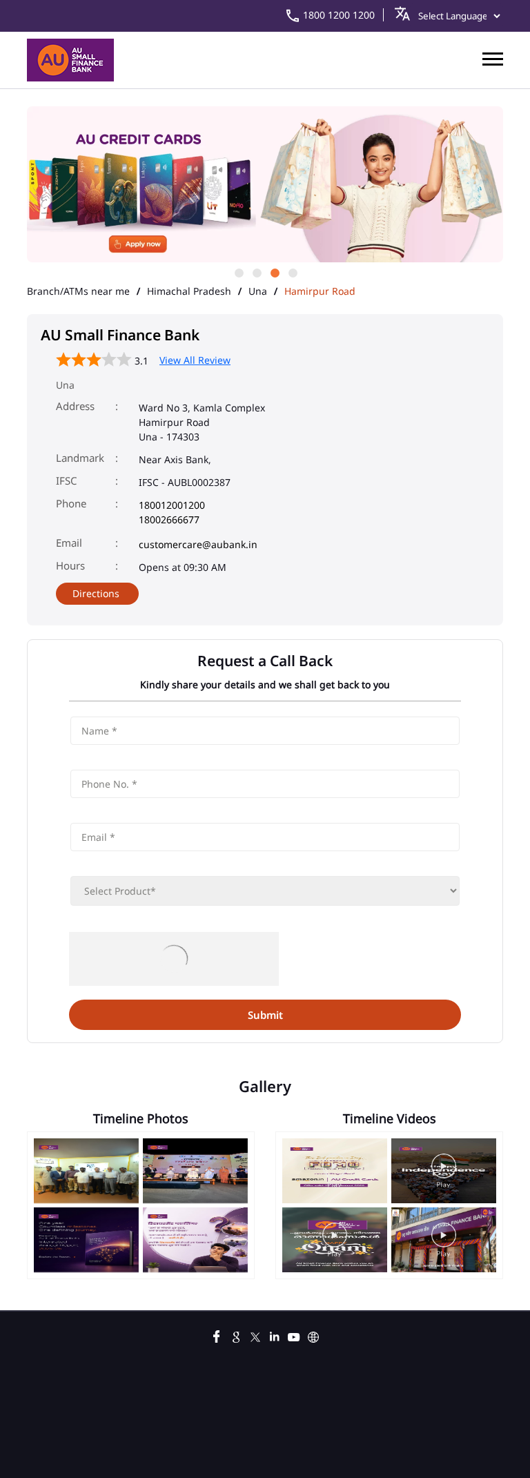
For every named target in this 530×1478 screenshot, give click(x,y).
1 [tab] (238, 272)
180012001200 (172, 505)
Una (257, 291)
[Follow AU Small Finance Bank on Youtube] (294, 1335)
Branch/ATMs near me (78, 291)
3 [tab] (274, 272)
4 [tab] (291, 272)
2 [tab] (256, 272)
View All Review (194, 360)
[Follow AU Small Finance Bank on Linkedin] (274, 1335)
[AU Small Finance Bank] (70, 60)
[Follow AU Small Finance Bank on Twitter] (255, 1335)
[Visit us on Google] (236, 1335)
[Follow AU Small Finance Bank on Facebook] (216, 1335)
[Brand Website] (313, 1335)
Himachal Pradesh (189, 291)
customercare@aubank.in (198, 544)
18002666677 (169, 519)
